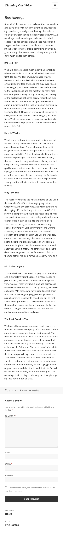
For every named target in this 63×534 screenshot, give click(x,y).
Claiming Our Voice (18, 5)
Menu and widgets (55, 5)
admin (24, 390)
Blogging (35, 390)
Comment (10, 416)
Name (8, 452)
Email (8, 464)
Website (9, 475)
